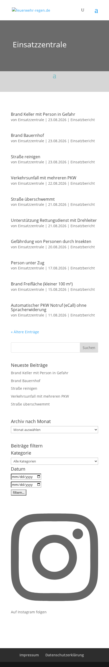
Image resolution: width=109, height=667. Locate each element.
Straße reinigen (25, 157)
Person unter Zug (27, 263)
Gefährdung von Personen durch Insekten (51, 241)
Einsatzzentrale (31, 119)
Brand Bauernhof (27, 135)
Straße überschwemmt (33, 199)
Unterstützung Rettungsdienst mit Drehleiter (54, 220)
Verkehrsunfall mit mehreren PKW (43, 178)
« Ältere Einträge (25, 331)
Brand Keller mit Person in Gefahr (43, 114)
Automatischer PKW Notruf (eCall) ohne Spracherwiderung (48, 307)
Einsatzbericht (82, 119)
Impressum (29, 654)
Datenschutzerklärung (64, 654)
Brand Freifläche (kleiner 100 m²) (42, 284)
